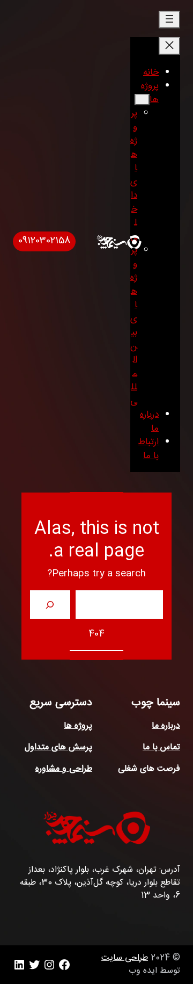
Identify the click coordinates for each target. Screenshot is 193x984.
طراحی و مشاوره (63, 769)
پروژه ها (78, 726)
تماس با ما (161, 747)
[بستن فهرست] (169, 46)
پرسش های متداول (58, 747)
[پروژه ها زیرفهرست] (142, 99)
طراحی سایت (124, 958)
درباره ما (166, 726)
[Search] (50, 604)
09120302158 (44, 241)
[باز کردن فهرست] (169, 19)
